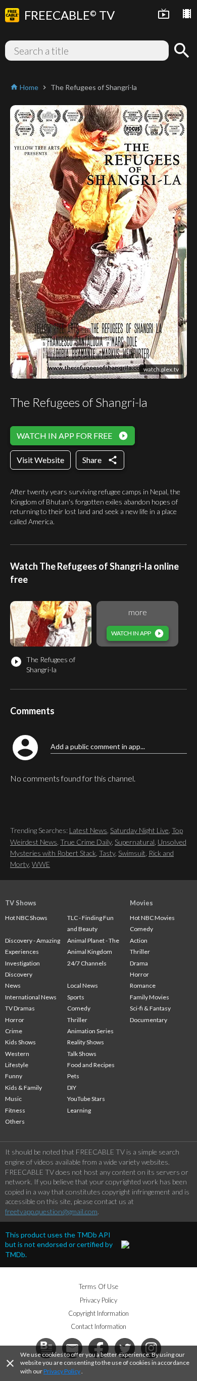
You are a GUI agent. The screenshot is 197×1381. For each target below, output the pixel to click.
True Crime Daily (86, 842)
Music (13, 1098)
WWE (41, 864)
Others (15, 1121)
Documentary (148, 1020)
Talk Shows (81, 1053)
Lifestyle (16, 1065)
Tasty (107, 853)
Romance (143, 985)
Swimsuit (131, 853)
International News (31, 997)
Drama (139, 963)
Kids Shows (20, 1042)
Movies (141, 903)
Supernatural (135, 842)
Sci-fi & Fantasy (150, 1008)
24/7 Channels (87, 963)
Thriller (77, 1020)
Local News (82, 985)
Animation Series (90, 1031)
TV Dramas (20, 1008)
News (13, 985)
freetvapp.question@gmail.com (51, 1211)
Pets (73, 1076)
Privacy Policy (61, 1371)
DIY (71, 1087)
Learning (79, 1110)
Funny (13, 1076)
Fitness (15, 1110)
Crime (13, 1031)
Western (17, 1053)
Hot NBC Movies (152, 918)
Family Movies (149, 997)
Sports (75, 997)
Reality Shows (85, 1042)
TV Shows (20, 903)
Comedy (78, 1008)
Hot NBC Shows (26, 918)
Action (138, 940)
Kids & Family (23, 1087)
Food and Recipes (91, 1065)
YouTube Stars (86, 1098)
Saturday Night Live (139, 830)
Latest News (88, 830)
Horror (14, 1020)
